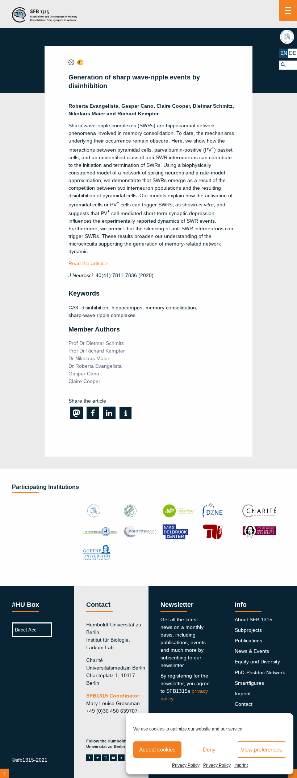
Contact (243, 704)
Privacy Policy (186, 765)
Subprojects (248, 630)
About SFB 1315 (253, 619)
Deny (209, 749)
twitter (97, 757)
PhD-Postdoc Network (260, 672)
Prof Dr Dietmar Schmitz (96, 343)
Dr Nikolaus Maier (88, 358)
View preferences (261, 749)
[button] (288, 65)
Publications (248, 640)
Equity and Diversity (257, 661)
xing (121, 757)
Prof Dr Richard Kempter (96, 351)
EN (283, 53)
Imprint (241, 765)
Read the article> (88, 263)
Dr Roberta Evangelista (95, 366)
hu (288, 37)
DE (292, 53)
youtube (113, 757)
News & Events (252, 651)
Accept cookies (157, 749)
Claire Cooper (84, 381)
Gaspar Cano (83, 373)
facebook (89, 757)
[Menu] (288, 10)
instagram (105, 757)
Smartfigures (249, 683)
